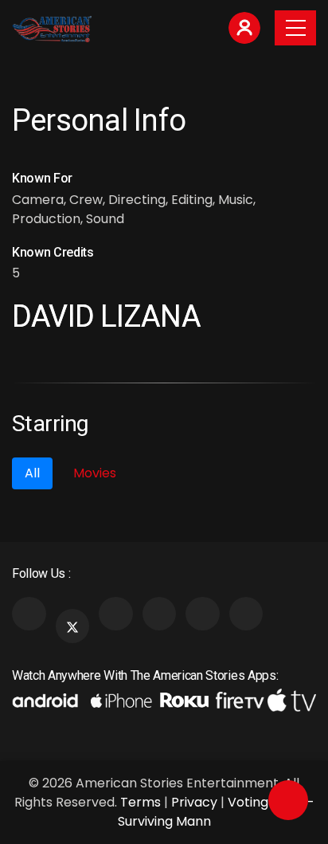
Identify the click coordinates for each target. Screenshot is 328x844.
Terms (140, 802)
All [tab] (32, 473)
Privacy (194, 802)
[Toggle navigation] (295, 27)
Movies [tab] (94, 473)
